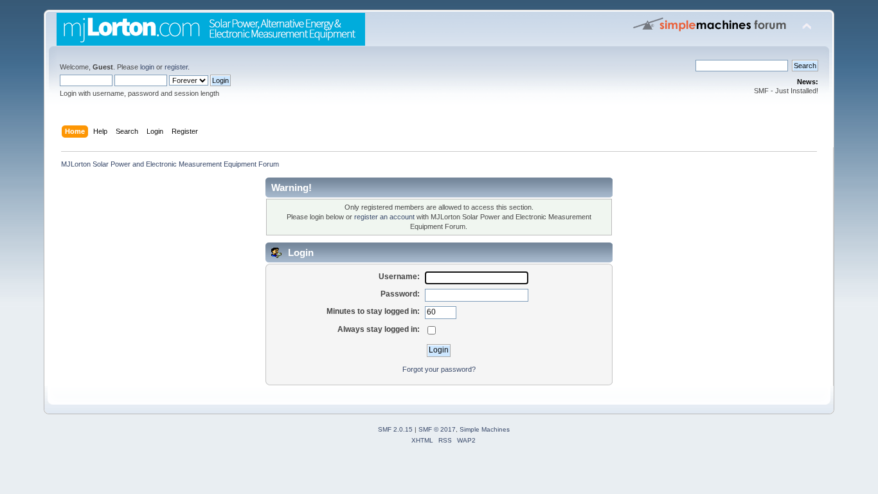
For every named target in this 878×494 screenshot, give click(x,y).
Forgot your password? (439, 369)
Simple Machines (485, 429)
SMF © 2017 (437, 429)
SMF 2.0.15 (395, 429)
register (176, 67)
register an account (384, 217)
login (147, 67)
